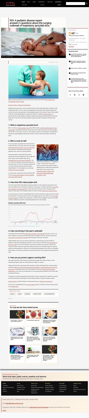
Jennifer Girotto (12, 105)
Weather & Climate (49, 387)
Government (34, 385)
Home (23, 2)
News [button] (34, 2)
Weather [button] (49, 2)
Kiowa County (20, 385)
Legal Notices (34, 392)
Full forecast (71, 46)
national (27, 293)
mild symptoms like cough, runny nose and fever (21, 147)
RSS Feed (75, 387)
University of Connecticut (24, 105)
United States (37, 293)
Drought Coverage (49, 389)
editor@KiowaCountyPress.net (14, 403)
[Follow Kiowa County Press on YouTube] (83, 94)
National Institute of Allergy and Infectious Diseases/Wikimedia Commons (45, 173)
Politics (4, 389)
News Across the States (8, 387)
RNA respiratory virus (24, 128)
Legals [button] (42, 5)
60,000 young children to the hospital (34, 233)
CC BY (44, 175)
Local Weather (48, 391)
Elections (5, 391)
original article (14, 286)
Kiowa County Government (37, 387)
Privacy (75, 391)
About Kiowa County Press (79, 389)
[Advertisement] (77, 148)
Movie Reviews (62, 387)
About (59, 5)
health (12, 293)
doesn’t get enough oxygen (49, 190)
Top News (5, 385)
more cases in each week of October (18, 237)
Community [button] (41, 2)
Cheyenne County (21, 387)
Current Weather (49, 385)
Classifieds (58, 2)
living (19, 293)
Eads (18, 391)
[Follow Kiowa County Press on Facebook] (74, 94)
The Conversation (30, 284)
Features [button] (24, 5)
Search (75, 385)
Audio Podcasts (63, 389)
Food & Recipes (62, 385)
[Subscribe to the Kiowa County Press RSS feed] (79, 94)
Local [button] (28, 2)
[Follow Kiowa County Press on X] (70, 94)
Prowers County (20, 389)
